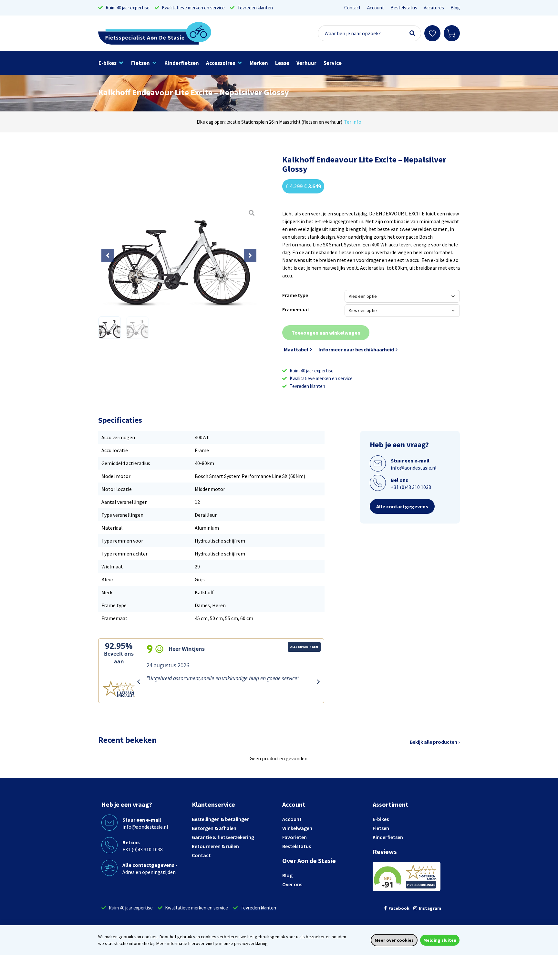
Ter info (352, 121)
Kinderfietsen (388, 837)
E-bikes (381, 819)
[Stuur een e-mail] (378, 463)
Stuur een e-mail (410, 460)
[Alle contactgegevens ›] (109, 868)
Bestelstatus (403, 8)
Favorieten (294, 837)
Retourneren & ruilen (215, 846)
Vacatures (434, 8)
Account (375, 8)
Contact (352, 8)
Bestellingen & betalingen (221, 819)
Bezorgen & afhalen (214, 828)
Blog (455, 8)
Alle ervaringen (304, 647)
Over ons (292, 884)
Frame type (295, 295)
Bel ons (399, 480)
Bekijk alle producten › (435, 742)
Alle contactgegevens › (149, 865)
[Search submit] (412, 33)
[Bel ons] (378, 483)
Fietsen (381, 828)
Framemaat (295, 309)
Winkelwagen (297, 828)
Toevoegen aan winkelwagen (326, 332)
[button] (111, 63)
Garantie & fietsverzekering (223, 837)
